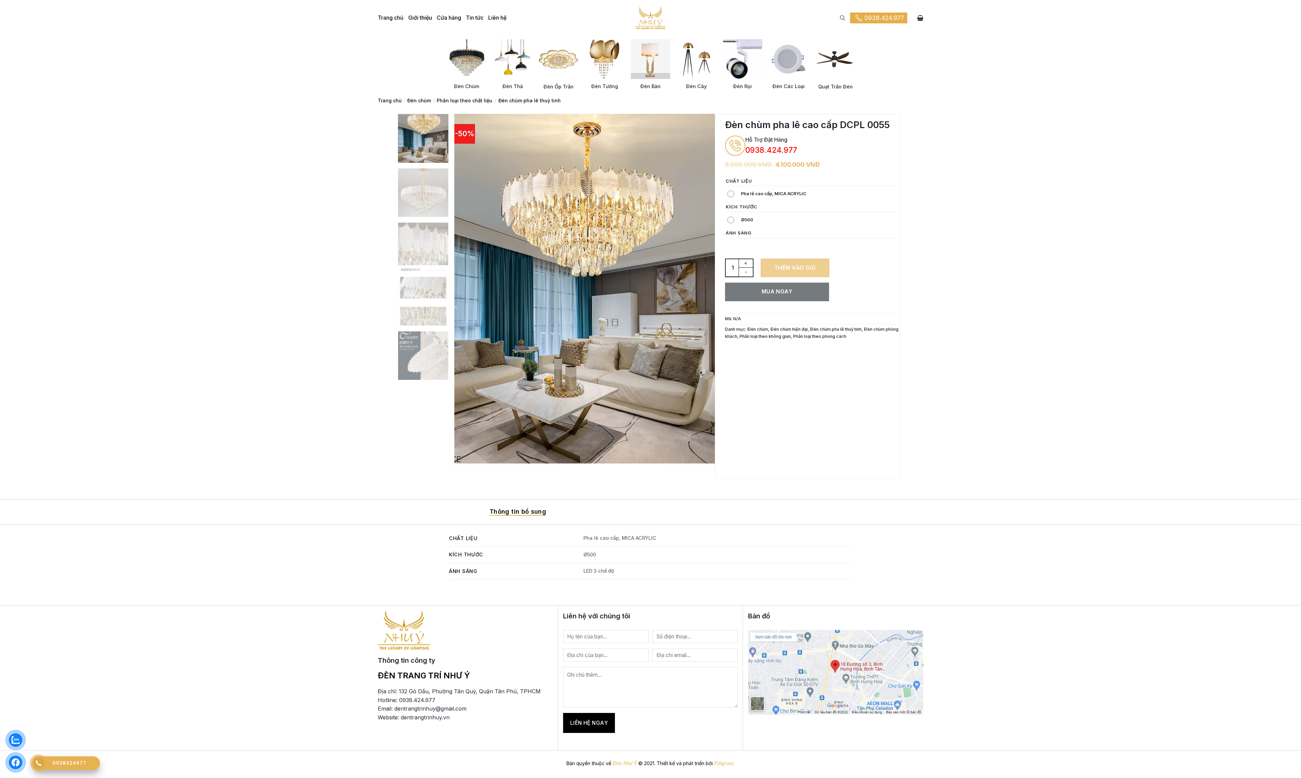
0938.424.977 (884, 17)
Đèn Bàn (650, 86)
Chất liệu (739, 181)
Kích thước (741, 207)
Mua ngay (777, 291)
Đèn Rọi (742, 86)
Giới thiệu (420, 17)
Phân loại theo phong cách (819, 336)
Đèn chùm (419, 100)
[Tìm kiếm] (842, 18)
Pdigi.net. (724, 763)
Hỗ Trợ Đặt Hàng (766, 139)
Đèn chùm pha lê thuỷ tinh (529, 100)
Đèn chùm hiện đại (789, 329)
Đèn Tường (604, 86)
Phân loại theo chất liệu (464, 100)
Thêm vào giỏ (795, 267)
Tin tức (474, 17)
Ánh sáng (738, 233)
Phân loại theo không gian (765, 336)
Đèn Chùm (466, 86)
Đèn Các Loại (788, 86)
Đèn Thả (512, 86)
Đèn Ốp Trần (558, 86)
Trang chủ (391, 17)
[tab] (518, 512)
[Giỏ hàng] (920, 18)
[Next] (701, 293)
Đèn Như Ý (625, 763)
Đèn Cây (696, 86)
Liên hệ (497, 17)
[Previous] (468, 293)
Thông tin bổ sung (518, 511)
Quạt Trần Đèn (835, 86)
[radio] (768, 194)
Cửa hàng (449, 17)
